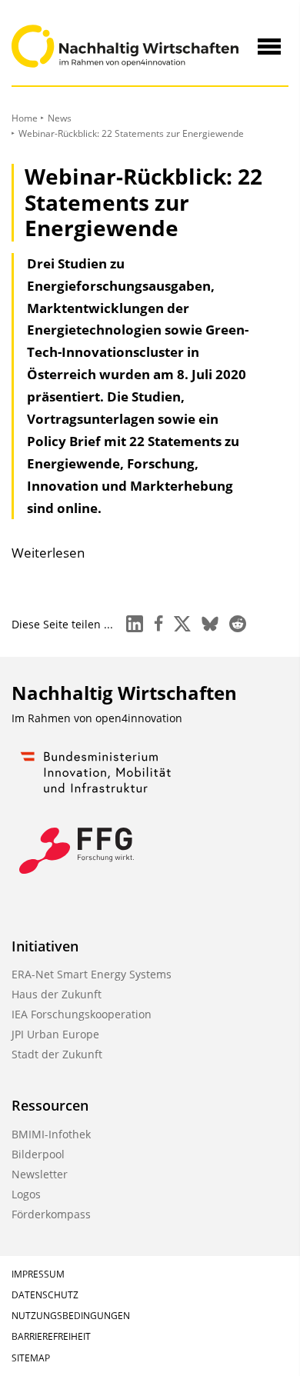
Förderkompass (51, 1214)
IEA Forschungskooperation (82, 1014)
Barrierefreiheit (51, 1336)
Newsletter (40, 1174)
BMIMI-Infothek (51, 1134)
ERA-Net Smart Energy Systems (92, 974)
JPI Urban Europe (55, 1034)
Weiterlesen (48, 552)
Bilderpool (38, 1154)
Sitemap (31, 1357)
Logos (26, 1194)
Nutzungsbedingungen (71, 1315)
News (60, 118)
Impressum (38, 1274)
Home (25, 118)
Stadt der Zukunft (57, 1054)
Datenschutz (45, 1294)
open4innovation (138, 718)
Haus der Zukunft (57, 994)
